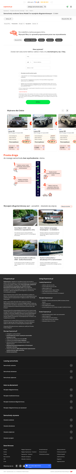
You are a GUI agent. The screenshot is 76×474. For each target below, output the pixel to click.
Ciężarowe (58, 40)
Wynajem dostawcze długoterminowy (14, 402)
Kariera (5, 452)
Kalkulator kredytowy (26, 459)
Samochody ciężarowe (10, 377)
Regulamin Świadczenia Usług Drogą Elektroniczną (42, 75)
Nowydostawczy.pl (43, 449)
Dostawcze (50, 40)
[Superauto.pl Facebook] (16, 465)
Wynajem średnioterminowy (11, 396)
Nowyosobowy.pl (43, 452)
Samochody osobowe (10, 365)
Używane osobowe (9, 420)
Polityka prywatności (61, 452)
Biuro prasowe (7, 456)
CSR (4, 459)
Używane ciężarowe (9, 432)
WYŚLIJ (38, 102)
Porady (5, 454)
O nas (5, 461)
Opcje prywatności (61, 449)
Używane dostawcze (9, 426)
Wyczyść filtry (18, 40)
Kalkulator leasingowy (26, 456)
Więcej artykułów (65, 206)
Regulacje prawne (61, 461)
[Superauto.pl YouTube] (24, 465)
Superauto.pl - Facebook (26, 454)
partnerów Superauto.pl (28, 84)
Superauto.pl (31, 79)
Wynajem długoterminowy (11, 389)
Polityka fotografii (61, 454)
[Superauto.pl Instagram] (20, 465)
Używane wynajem (9, 438)
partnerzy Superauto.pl (36, 95)
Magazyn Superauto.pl (26, 449)
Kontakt (5, 449)
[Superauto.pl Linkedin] (27, 465)
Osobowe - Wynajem (30, 40)
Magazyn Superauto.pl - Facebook (28, 452)
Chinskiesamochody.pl (44, 454)
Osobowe (41, 40)
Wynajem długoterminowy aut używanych (15, 408)
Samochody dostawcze (10, 371)
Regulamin (59, 459)
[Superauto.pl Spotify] (31, 465)
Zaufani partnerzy (61, 456)
